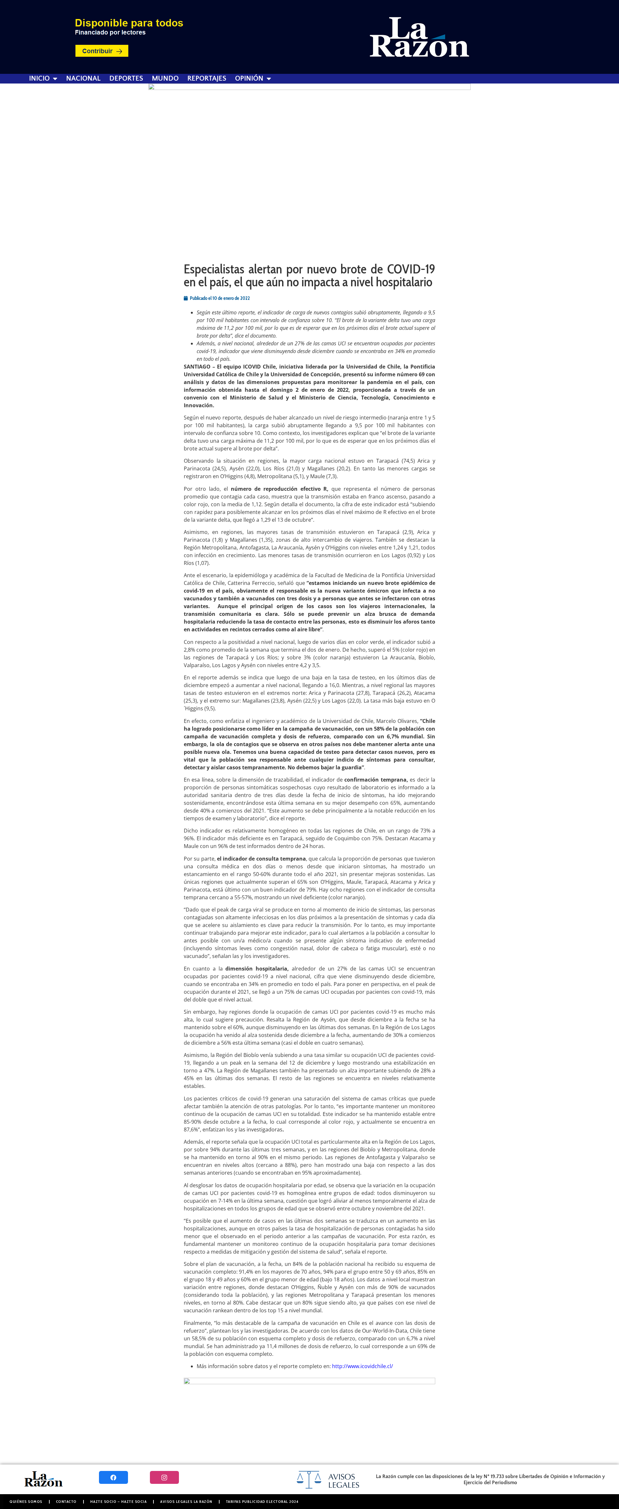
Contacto (66, 1501)
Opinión (249, 78)
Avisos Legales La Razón (186, 1501)
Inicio (39, 78)
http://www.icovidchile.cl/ (362, 1366)
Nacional (83, 78)
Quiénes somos (26, 1501)
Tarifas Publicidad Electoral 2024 (262, 1501)
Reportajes (206, 78)
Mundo (165, 78)
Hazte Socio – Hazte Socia (118, 1501)
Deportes (126, 78)
